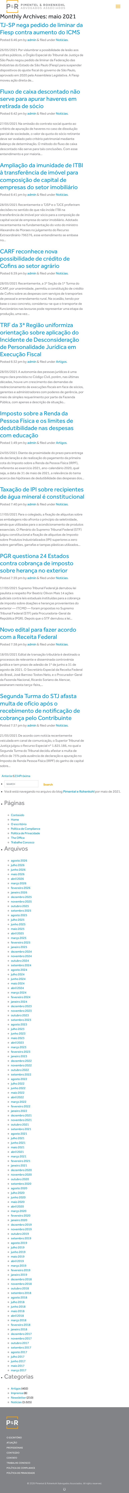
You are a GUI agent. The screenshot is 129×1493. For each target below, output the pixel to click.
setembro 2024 (21, 965)
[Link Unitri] (64, 1489)
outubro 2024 (20, 961)
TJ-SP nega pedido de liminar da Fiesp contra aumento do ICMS (41, 28)
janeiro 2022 (19, 1111)
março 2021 (18, 1156)
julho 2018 (18, 1302)
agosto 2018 (19, 1297)
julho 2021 (18, 1138)
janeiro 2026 (19, 892)
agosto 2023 (19, 1024)
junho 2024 (18, 979)
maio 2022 (18, 1093)
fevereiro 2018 (20, 1325)
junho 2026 (18, 869)
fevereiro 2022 (20, 1106)
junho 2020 (18, 1197)
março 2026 (18, 883)
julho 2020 (18, 1193)
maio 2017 (18, 1366)
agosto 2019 (19, 1243)
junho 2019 (18, 1252)
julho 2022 (18, 1083)
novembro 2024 (21, 956)
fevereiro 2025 (20, 942)
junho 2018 (18, 1306)
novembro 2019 (21, 1229)
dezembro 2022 (21, 1061)
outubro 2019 (20, 1234)
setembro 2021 (21, 1129)
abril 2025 (17, 933)
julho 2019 (18, 1247)
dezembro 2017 (21, 1334)
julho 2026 (18, 865)
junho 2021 (18, 1143)
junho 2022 (18, 1088)
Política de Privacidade (25, 833)
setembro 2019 (21, 1238)
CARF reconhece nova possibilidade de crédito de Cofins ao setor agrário (35, 258)
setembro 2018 (21, 1293)
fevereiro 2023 (20, 1052)
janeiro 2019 (19, 1275)
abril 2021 (17, 1152)
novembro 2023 (21, 1011)
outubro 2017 (20, 1343)
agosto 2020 (19, 1188)
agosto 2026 (19, 860)
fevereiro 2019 (20, 1270)
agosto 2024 (19, 970)
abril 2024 (17, 988)
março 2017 (18, 1370)
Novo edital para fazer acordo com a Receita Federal (38, 633)
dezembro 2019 (21, 1224)
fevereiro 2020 (20, 1215)
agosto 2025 (19, 915)
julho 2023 (18, 1029)
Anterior (7, 776)
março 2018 (18, 1320)
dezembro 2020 (21, 1170)
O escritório (19, 824)
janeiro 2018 (19, 1329)
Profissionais (15, 1447)
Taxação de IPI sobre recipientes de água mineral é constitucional (42, 493)
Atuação (12, 1442)
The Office (18, 838)
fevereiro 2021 (20, 1161)
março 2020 (18, 1211)
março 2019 (18, 1265)
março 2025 (18, 938)
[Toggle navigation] (118, 6)
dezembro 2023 (21, 1006)
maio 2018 (18, 1311)
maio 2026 (18, 874)
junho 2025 (18, 924)
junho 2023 (18, 1033)
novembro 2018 (21, 1284)
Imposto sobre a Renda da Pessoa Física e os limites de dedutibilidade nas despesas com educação (37, 424)
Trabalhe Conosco (22, 842)
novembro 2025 (21, 901)
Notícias (62, 40)
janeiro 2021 (19, 1165)
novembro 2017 (21, 1338)
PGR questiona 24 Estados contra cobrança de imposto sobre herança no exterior (36, 563)
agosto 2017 (19, 1352)
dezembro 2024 (21, 951)
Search (48, 784)
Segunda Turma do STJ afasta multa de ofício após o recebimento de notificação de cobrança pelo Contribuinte (40, 706)
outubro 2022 (20, 1070)
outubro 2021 (20, 1124)
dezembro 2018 (21, 1279)
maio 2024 (18, 983)
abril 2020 (17, 1206)
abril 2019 (17, 1261)
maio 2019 (18, 1256)
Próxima (25, 776)
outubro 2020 (20, 1179)
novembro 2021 (21, 1120)
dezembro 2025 (21, 897)
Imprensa (17, 1393)
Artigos (61, 362)
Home (15, 819)
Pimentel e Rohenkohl (78, 791)
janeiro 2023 (19, 1056)
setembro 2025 (21, 910)
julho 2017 (18, 1356)
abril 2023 (17, 1042)
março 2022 (18, 1102)
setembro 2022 (21, 1074)
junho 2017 (18, 1361)
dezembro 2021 (21, 1115)
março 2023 (18, 1047)
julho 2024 (18, 974)
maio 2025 (18, 929)
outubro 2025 (20, 906)
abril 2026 (17, 879)
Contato (12, 1457)
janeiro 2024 (19, 1001)
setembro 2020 (21, 1184)
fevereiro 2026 (20, 888)
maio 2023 (18, 1038)
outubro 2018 (20, 1288)
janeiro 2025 (19, 947)
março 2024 (18, 992)
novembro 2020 (21, 1174)
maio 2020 (18, 1202)
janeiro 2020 (19, 1220)
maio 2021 (18, 1147)
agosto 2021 (19, 1133)
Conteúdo (17, 815)
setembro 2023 (21, 1020)
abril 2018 (17, 1316)
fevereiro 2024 (20, 997)
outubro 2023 (20, 1015)
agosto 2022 (19, 1079)
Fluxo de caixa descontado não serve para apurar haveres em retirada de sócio (40, 99)
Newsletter (18, 1397)
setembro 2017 (21, 1347)
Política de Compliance (25, 829)
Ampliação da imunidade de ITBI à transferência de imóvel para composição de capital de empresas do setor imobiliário (41, 176)
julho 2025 (18, 920)
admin (31, 40)
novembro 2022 (21, 1065)
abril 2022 (17, 1097)
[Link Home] (36, 6)
